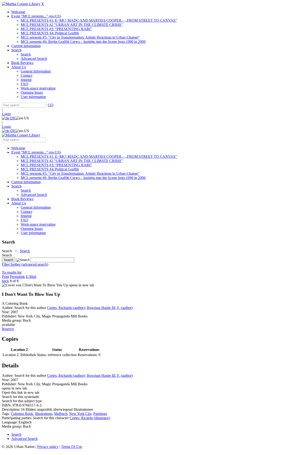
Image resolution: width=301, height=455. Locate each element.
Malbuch (60, 414)
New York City (80, 414)
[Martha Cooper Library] (21, 4)
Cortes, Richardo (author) (66, 308)
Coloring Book (22, 414)
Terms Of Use (71, 447)
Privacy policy (48, 447)
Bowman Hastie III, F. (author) (110, 308)
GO (50, 105)
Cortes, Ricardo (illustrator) (90, 418)
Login (6, 114)
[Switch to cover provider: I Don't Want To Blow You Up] (35, 285)
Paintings (100, 414)
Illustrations (43, 414)
